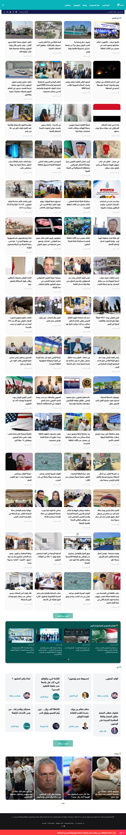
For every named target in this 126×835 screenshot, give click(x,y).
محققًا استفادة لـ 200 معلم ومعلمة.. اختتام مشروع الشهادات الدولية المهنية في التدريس (22, 649)
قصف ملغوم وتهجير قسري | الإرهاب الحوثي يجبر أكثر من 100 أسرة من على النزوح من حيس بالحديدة (19, 322)
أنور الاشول (73, 695)
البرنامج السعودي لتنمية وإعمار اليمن (103, 625)
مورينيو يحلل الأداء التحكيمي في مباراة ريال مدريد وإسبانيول (49, 795)
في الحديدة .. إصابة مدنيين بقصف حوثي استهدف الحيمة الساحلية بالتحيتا (50, 128)
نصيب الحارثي (74, 726)
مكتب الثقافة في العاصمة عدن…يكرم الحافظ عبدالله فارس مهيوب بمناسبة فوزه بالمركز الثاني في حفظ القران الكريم (107, 597)
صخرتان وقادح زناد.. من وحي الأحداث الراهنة (19, 710)
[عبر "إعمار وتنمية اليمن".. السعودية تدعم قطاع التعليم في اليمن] (77, 635)
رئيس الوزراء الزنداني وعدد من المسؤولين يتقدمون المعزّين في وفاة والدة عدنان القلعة (78, 280)
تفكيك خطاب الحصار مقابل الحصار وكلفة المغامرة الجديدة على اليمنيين (108, 717)
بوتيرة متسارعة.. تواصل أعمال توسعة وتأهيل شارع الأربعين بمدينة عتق (108, 556)
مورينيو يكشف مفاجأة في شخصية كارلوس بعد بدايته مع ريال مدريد (107, 793)
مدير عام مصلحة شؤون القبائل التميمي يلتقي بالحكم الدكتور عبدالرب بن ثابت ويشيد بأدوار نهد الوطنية (78, 322)
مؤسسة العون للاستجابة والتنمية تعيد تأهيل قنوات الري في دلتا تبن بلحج (19, 128)
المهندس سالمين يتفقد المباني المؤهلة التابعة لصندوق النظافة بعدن (49, 164)
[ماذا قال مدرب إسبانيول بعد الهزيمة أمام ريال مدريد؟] (77, 778)
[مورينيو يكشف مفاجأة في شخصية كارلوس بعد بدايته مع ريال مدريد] (106, 778)
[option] (105, 641)
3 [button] (65, 659)
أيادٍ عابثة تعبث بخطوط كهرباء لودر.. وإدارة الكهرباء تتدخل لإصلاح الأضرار (108, 241)
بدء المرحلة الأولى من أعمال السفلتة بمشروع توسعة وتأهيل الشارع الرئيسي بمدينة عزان (107, 476)
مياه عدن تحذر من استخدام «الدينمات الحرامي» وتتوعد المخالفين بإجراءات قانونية (109, 204)
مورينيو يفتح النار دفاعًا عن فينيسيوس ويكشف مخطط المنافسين (21, 793)
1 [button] (68, 659)
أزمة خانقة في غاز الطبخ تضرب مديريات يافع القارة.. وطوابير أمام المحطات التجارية (49, 45)
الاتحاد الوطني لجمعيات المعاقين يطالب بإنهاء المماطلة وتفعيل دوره (19, 280)
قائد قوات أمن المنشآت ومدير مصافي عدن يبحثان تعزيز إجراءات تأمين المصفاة (19, 596)
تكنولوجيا (77, 4)
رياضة (85, 4)
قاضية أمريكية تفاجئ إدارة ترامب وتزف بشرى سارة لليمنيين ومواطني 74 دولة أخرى (19, 437)
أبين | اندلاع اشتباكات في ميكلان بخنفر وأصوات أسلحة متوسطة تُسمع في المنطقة (107, 85)
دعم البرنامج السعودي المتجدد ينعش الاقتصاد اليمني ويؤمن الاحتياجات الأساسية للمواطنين (106, 649)
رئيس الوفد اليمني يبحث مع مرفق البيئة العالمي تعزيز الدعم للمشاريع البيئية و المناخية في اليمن (108, 362)
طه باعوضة (44, 726)
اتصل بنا (44, 823)
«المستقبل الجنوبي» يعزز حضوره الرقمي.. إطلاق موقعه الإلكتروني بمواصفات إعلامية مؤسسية (78, 400)
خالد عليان (102, 730)
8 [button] (57, 659)
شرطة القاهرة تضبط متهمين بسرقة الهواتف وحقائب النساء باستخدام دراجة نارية (79, 128)
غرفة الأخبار (44, 696)
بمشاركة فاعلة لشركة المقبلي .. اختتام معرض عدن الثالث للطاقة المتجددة (78, 204)
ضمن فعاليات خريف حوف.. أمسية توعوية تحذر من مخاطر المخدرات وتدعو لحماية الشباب (108, 280)
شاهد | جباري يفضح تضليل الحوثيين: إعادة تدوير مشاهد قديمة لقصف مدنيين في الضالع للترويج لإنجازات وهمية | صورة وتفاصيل (19, 88)
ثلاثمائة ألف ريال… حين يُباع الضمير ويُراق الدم (48, 710)
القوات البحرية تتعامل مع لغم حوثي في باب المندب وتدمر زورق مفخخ (78, 596)
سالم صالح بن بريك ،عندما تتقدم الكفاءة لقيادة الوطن (79, 712)
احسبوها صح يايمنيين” (78, 678)
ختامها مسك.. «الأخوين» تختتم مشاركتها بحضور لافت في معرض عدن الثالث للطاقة (108, 45)
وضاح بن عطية (102, 695)
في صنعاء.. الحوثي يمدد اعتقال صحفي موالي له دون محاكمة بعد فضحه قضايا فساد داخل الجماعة (78, 360)
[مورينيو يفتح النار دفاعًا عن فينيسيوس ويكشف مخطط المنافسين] (20, 778)
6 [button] (60, 659)
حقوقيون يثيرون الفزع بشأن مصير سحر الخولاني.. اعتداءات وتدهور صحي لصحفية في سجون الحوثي (48, 241)
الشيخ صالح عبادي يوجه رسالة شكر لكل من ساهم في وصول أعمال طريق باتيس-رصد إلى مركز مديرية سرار (107, 514)
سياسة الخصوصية (69, 823)
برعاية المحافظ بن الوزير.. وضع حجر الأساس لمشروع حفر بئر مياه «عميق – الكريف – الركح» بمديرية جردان (19, 557)
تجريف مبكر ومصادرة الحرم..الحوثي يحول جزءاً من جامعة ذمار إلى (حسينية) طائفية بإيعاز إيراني (77, 46)
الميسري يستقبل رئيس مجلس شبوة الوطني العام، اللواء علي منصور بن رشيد (20, 360)
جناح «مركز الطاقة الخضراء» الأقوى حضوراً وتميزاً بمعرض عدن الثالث (77, 476)
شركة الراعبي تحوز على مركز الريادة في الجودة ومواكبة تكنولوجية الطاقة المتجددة (48, 360)
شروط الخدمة (51, 823)
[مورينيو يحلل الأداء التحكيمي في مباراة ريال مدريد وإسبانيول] (48, 778)
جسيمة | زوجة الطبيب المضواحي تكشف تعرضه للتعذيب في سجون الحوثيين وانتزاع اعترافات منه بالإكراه (49, 282)
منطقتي (68, 4)
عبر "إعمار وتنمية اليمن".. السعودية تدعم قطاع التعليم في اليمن (77, 648)
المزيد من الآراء (63, 743)
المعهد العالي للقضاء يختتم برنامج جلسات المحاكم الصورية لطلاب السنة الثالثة (78, 85)
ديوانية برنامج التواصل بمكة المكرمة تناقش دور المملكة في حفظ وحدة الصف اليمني (20, 513)
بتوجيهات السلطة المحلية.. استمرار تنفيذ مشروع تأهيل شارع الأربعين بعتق (107, 400)
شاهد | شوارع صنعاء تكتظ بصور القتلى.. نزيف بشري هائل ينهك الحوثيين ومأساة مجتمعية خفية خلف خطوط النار (19, 46)
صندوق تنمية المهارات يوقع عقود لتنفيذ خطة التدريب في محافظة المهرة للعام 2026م (50, 204)
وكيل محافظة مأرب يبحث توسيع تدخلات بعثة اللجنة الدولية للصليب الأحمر (107, 437)
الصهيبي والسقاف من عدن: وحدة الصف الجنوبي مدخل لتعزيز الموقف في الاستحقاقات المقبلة (48, 400)
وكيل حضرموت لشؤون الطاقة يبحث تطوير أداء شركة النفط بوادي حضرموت (49, 437)
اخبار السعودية (95, 4)
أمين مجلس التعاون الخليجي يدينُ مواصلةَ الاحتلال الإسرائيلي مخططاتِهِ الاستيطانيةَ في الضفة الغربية (78, 166)
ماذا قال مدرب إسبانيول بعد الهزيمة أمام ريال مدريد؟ (79, 795)
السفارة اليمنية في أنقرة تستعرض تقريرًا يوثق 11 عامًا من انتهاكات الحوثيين (48, 556)
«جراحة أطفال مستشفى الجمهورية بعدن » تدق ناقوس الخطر (20, 476)
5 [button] (62, 659)
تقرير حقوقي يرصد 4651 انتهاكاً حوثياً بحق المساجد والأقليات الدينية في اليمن (107, 320)
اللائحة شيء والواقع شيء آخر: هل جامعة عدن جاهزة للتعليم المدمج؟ (50, 683)
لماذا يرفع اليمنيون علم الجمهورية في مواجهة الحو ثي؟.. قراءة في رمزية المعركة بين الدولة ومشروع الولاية (19, 242)
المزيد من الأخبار (63, 615)
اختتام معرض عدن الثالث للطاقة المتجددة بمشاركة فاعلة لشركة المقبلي (78, 241)
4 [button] (63, 659)
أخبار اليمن (105, 4)
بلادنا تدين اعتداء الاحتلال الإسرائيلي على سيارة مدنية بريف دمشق (107, 128)
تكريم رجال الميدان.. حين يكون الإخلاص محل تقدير (50, 319)
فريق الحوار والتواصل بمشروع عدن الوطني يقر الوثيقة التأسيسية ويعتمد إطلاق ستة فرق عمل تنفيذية (78, 557)
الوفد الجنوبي (112, 678)
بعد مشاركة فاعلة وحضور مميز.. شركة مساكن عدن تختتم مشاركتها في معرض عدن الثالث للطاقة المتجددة (77, 438)
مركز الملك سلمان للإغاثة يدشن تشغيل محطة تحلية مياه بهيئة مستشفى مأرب (20, 164)
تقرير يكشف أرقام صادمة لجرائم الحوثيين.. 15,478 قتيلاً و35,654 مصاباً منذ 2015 (19, 204)
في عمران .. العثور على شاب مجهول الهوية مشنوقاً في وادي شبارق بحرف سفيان (107, 164)
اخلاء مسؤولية (59, 823)
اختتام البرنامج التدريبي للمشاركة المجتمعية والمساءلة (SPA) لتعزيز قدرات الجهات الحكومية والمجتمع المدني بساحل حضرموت (49, 86)
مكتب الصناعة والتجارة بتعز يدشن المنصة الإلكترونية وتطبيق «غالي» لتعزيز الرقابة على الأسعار (48, 596)
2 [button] (62, 803)
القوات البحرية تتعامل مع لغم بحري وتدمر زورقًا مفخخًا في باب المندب (49, 476)
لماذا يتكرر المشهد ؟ (21, 678)
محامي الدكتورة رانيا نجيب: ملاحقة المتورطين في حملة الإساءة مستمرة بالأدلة (51, 513)
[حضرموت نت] (121, 5)
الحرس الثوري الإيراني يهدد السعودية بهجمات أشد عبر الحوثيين (21, 400)
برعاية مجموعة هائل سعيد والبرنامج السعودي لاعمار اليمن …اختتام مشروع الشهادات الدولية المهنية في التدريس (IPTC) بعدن (50, 650)
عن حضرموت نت (79, 823)
